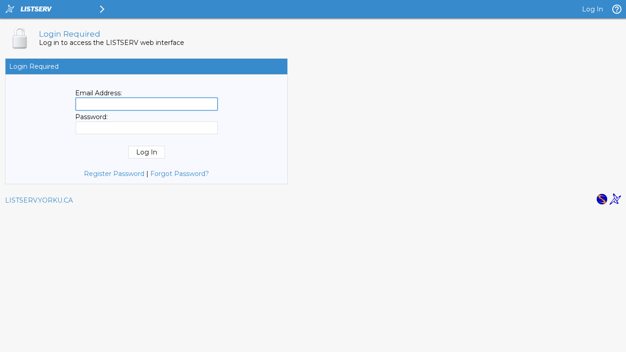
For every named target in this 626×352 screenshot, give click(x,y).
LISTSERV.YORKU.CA (39, 200)
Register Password (114, 174)
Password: (91, 117)
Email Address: (98, 93)
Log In (592, 9)
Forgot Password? (179, 174)
